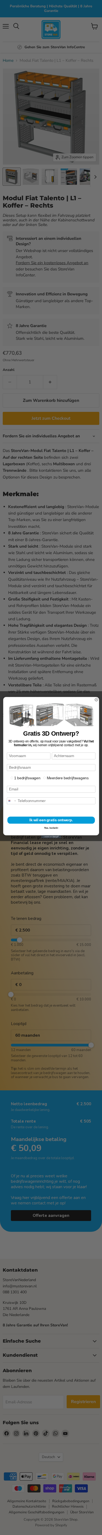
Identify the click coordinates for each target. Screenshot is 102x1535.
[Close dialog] (96, 699)
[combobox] (11, 800)
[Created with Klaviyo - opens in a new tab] (51, 836)
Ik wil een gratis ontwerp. (51, 820)
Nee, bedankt (51, 828)
